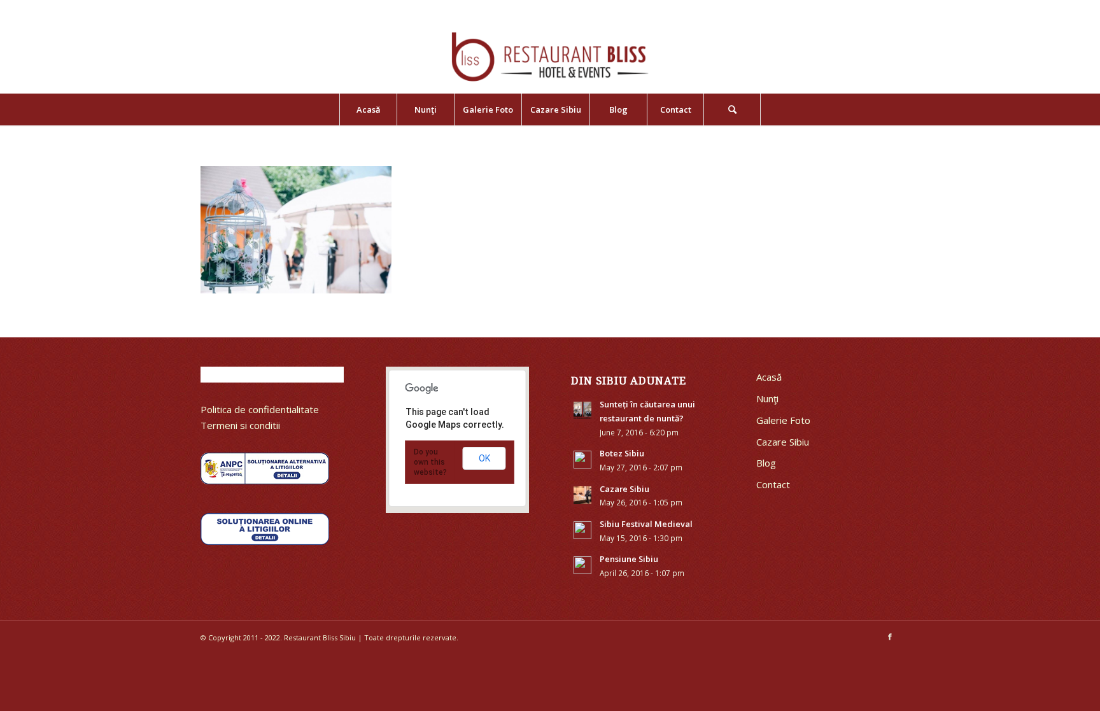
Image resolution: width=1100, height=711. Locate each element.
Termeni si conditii (240, 425)
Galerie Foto (783, 420)
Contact (773, 484)
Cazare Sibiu (782, 441)
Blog (766, 462)
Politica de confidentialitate (260, 409)
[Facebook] (889, 636)
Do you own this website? (430, 462)
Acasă (769, 376)
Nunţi (767, 398)
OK (484, 458)
